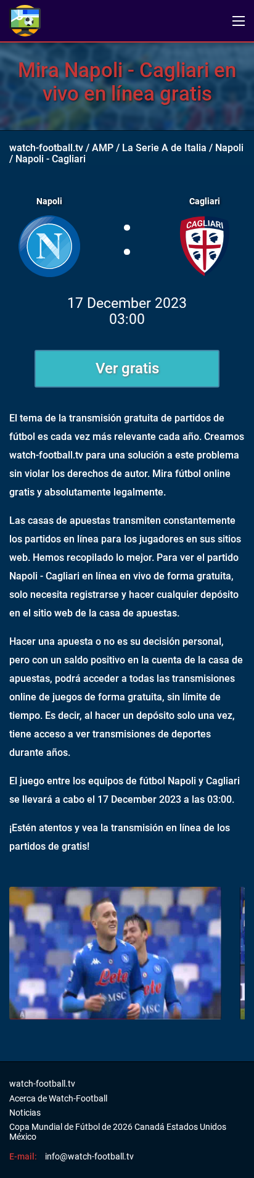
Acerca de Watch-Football (58, 1098)
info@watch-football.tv (89, 1156)
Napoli (229, 148)
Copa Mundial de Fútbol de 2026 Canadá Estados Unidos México (117, 1132)
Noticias (25, 1113)
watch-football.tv (46, 148)
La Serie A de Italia (164, 148)
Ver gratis (127, 368)
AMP (102, 148)
